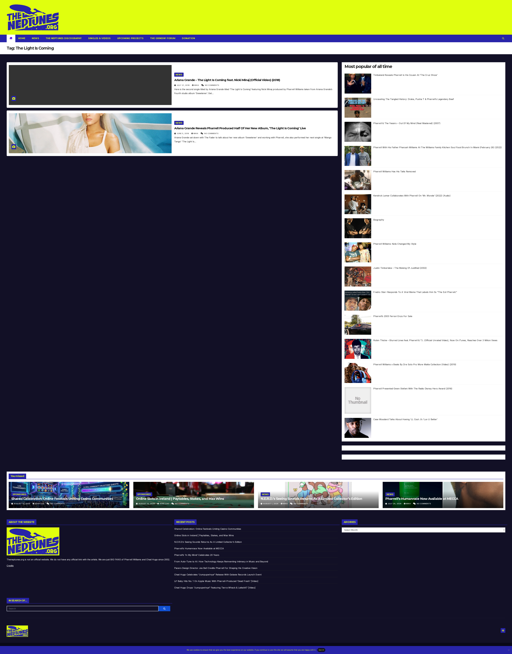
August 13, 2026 (22, 504)
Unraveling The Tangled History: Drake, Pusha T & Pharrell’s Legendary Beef (413, 99)
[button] (503, 38)
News (35, 38)
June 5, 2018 (183, 133)
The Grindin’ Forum (162, 38)
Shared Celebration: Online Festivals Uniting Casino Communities (62, 499)
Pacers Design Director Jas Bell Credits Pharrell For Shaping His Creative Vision (215, 568)
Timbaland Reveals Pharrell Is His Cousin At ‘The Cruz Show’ (405, 75)
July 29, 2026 (395, 504)
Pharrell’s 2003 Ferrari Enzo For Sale (392, 316)
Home (21, 38)
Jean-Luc (40, 504)
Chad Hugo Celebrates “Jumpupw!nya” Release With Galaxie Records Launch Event (217, 574)
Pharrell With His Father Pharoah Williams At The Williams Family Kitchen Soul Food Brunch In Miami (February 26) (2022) (437, 147)
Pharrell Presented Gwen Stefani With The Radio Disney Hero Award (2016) (412, 388)
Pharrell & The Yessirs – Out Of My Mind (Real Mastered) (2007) (406, 123)
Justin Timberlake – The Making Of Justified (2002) (400, 268)
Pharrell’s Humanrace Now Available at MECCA (421, 499)
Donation (188, 38)
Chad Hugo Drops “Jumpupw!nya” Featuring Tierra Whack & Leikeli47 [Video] (214, 587)
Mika (196, 85)
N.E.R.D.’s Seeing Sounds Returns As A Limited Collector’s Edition (311, 499)
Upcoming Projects (129, 38)
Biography (378, 219)
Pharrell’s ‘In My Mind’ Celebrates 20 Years (196, 555)
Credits (10, 565)
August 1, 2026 (271, 504)
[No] (508, 650)
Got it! (321, 650)
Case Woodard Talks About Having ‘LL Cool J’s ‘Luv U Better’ (405, 419)
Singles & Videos (99, 38)
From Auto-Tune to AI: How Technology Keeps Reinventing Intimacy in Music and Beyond (221, 561)
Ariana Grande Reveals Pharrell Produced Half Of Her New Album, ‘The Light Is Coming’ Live (240, 128)
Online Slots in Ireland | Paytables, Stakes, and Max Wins (180, 499)
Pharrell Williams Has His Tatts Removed (394, 171)
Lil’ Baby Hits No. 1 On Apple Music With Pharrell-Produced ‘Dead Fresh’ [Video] (216, 581)
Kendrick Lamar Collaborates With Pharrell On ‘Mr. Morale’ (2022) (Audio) (411, 195)
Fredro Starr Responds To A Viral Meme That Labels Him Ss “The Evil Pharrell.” (415, 292)
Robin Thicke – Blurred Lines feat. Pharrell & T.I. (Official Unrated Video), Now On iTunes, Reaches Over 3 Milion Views (435, 340)
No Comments (212, 85)
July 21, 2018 (183, 85)
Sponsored (19, 494)
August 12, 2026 (147, 504)
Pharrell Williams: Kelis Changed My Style (394, 244)
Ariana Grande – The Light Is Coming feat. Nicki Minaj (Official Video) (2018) (227, 80)
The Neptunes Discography (63, 38)
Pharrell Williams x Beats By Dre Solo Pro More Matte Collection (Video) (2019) (414, 364)
